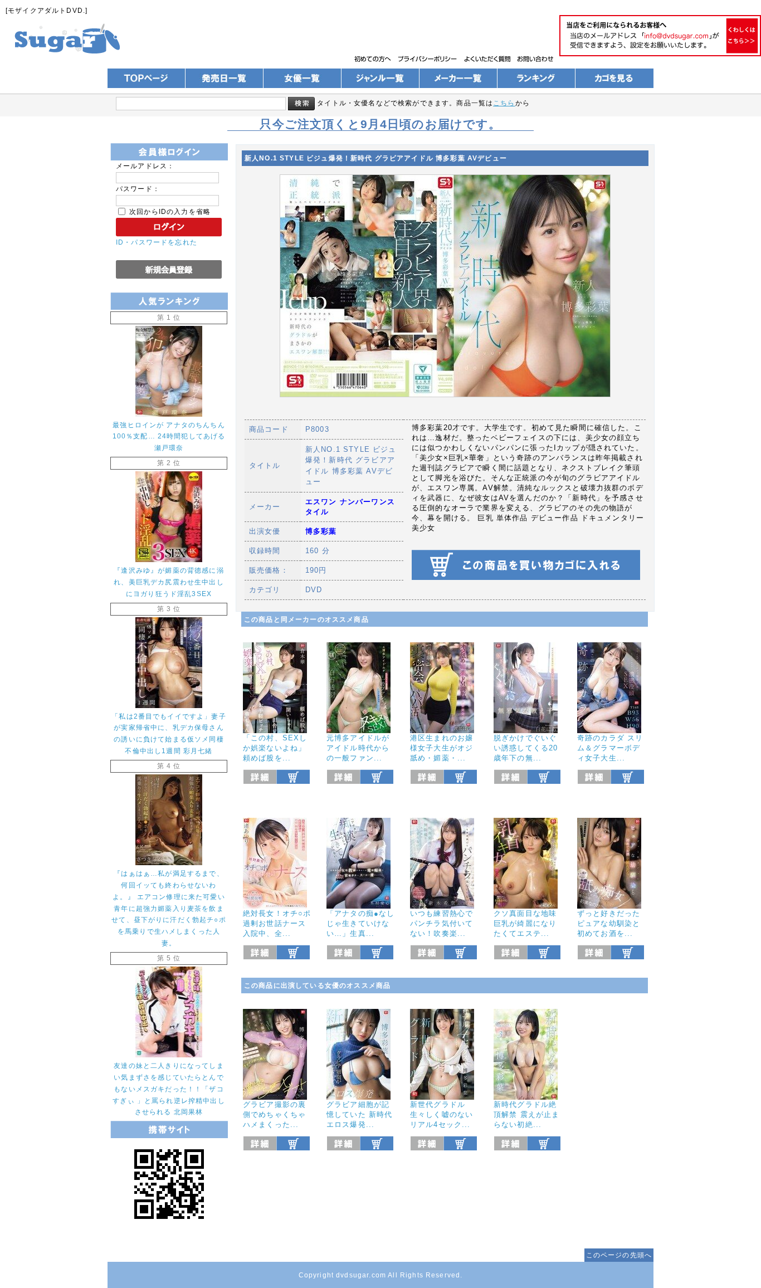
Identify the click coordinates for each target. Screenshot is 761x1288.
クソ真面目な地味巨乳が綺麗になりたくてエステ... (525, 923)
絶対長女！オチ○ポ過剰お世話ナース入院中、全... (277, 923)
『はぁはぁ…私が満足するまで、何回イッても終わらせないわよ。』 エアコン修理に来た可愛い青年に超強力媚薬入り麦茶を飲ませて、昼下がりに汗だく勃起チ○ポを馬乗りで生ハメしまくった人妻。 (168, 908)
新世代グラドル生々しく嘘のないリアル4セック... (441, 1114)
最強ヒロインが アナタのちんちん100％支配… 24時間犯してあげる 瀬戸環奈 (169, 436)
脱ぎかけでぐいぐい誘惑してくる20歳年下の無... (526, 748)
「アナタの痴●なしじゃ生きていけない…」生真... (360, 923)
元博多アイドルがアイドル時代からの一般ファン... (357, 748)
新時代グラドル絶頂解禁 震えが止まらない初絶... (526, 1114)
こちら (504, 102)
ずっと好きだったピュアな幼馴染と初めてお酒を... (608, 923)
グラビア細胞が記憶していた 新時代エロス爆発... (359, 1114)
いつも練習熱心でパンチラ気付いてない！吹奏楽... (441, 923)
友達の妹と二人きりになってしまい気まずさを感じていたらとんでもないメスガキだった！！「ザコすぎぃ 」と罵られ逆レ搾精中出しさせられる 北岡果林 (169, 1089)
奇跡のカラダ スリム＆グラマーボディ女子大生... (610, 748)
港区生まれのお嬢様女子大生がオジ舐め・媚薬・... (441, 748)
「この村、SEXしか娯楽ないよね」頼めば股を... (275, 748)
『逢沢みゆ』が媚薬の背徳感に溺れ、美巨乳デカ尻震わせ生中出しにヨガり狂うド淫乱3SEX (168, 582)
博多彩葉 (321, 531)
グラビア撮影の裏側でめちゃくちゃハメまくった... (274, 1114)
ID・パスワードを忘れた (156, 242)
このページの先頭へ (619, 1254)
